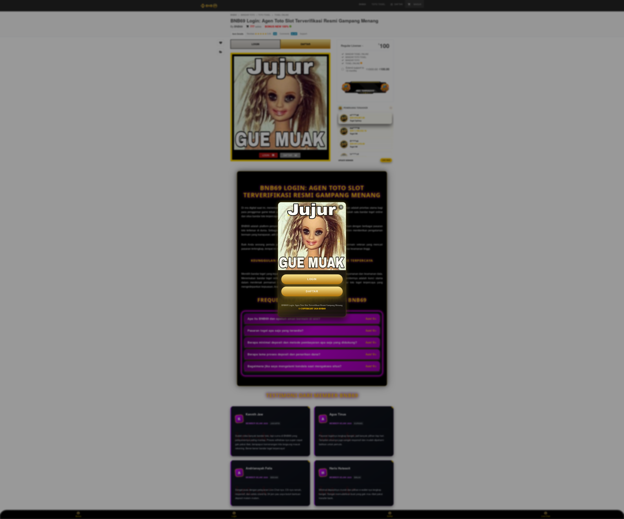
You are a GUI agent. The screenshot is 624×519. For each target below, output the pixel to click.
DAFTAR (312, 291)
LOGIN (312, 279)
